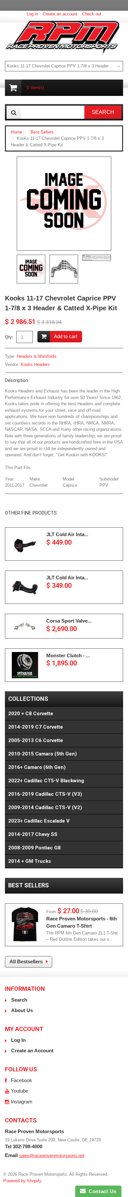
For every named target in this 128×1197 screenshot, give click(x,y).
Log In (18, 1040)
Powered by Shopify (22, 1180)
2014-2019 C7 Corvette (35, 727)
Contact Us (101, 1191)
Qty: (9, 337)
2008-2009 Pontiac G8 (34, 848)
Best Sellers (42, 132)
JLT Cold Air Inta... (67, 534)
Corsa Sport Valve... (69, 621)
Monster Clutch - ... (68, 655)
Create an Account (32, 1050)
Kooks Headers (35, 364)
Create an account (60, 13)
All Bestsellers (26, 961)
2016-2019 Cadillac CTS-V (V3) (45, 794)
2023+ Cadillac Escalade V (39, 821)
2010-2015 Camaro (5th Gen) (42, 754)
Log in (32, 13)
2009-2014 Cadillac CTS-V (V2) (45, 807)
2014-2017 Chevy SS (32, 834)
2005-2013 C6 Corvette (35, 740)
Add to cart (65, 336)
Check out (91, 13)
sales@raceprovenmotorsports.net (51, 1155)
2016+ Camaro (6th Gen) (37, 767)
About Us (22, 1010)
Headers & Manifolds (36, 356)
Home (16, 132)
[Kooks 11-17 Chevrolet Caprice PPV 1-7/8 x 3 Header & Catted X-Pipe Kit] (64, 203)
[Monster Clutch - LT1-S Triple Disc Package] (25, 665)
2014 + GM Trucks (29, 861)
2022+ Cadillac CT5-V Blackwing (46, 781)
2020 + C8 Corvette (30, 713)
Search (19, 1000)
